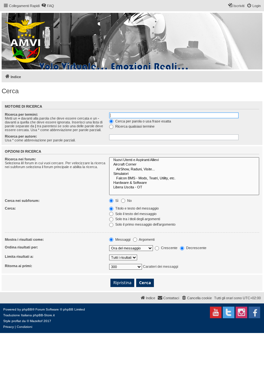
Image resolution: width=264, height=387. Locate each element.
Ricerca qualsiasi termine (134, 126)
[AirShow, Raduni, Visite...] (184, 169)
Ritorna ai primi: (18, 266)
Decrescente (195, 248)
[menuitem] (47, 6)
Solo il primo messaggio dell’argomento (144, 224)
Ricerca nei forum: (20, 159)
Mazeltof (36, 321)
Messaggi (122, 239)
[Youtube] (216, 312)
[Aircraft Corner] (184, 164)
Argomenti (146, 239)
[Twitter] (228, 312)
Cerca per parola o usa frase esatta (142, 121)
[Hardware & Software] (184, 183)
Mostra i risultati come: (24, 239)
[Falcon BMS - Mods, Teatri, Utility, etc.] (184, 178)
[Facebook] (254, 312)
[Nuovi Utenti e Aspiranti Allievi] (184, 160)
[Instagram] (241, 312)
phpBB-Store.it (44, 315)
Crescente (168, 248)
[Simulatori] (184, 174)
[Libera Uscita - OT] (184, 187)
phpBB (27, 309)
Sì (116, 201)
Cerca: (10, 208)
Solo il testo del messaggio (135, 214)
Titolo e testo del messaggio (136, 208)
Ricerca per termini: (21, 114)
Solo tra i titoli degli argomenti (137, 219)
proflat (16, 321)
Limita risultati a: (19, 256)
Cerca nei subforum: (22, 201)
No (129, 201)
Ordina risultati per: (21, 247)
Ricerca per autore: (21, 136)
